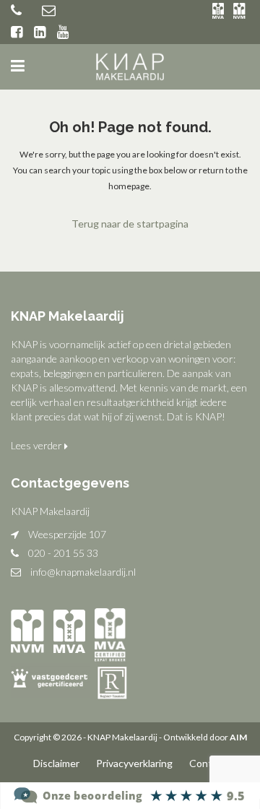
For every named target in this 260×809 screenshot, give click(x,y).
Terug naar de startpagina (130, 223)
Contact (208, 763)
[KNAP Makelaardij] (130, 794)
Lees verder (37, 445)
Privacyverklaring (134, 763)
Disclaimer (56, 763)
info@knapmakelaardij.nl (83, 572)
